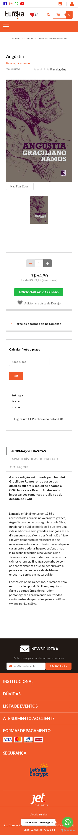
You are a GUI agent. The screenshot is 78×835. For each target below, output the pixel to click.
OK (16, 376)
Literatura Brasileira (52, 38)
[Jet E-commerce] (39, 799)
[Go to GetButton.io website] (68, 830)
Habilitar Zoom (19, 186)
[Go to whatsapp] (67, 822)
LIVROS (28, 38)
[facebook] (6, 4)
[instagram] (11, 4)
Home (16, 38)
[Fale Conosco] (60, 4)
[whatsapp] (17, 4)
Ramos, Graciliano (18, 63)
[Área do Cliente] (72, 4)
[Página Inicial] (14, 15)
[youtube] (22, 4)
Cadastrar (58, 666)
